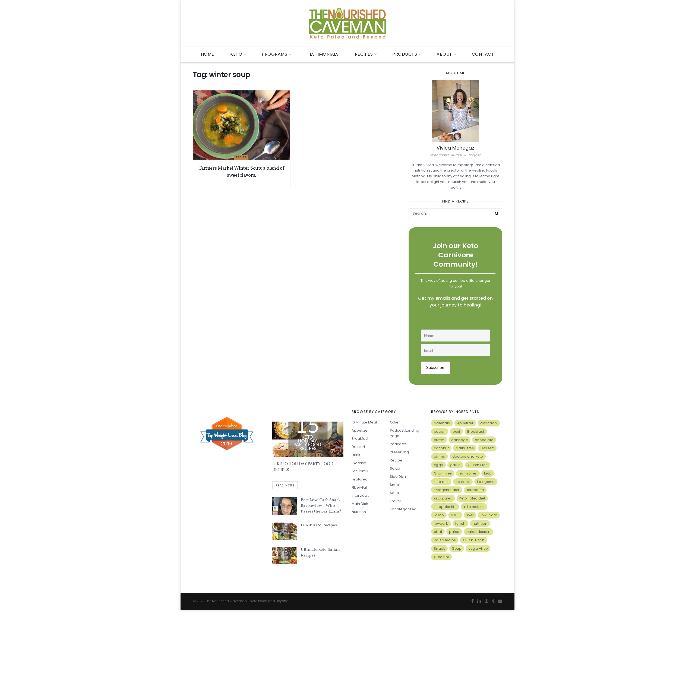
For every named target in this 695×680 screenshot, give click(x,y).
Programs (274, 54)
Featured (360, 479)
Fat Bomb (360, 471)
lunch (460, 523)
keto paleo (443, 498)
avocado (488, 423)
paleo (454, 531)
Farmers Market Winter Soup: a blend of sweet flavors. (241, 172)
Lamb (439, 515)
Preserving (399, 452)
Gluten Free (478, 465)
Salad (395, 468)
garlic (455, 465)
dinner (439, 456)
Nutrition (359, 511)
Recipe (241, 157)
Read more (285, 485)
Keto (236, 54)
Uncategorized (403, 509)
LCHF (455, 515)
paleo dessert (478, 531)
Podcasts (398, 444)
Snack (395, 484)
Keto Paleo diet (472, 498)
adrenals (442, 423)
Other (395, 422)
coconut (441, 448)
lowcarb (441, 523)
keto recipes (474, 506)
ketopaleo (475, 490)
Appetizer (360, 430)
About (444, 54)
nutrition (480, 523)
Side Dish (398, 476)
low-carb (489, 515)
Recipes (364, 54)
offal (438, 531)
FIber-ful (359, 487)
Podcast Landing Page (404, 433)
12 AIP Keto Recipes (319, 525)
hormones (468, 473)
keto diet (441, 481)
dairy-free (465, 448)
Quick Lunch (474, 540)
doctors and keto (467, 456)
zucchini (441, 557)
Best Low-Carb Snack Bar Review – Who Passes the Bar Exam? (321, 505)
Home (207, 54)
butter (439, 440)
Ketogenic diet (446, 490)
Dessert (358, 446)
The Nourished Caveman (226, 601)
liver (470, 515)
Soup (394, 492)
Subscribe (435, 367)
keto (487, 473)
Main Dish (360, 503)
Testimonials (323, 54)
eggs (438, 465)
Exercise (359, 463)
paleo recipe (445, 540)
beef (456, 431)
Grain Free (443, 473)
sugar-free (478, 548)
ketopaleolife (445, 506)
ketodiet (463, 481)
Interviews (360, 495)
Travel (395, 501)
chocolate (484, 440)
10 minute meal (364, 422)
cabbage (459, 440)
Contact (483, 54)
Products (404, 54)
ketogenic (486, 481)
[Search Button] (496, 213)
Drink (356, 454)
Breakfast (360, 438)
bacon (440, 431)
